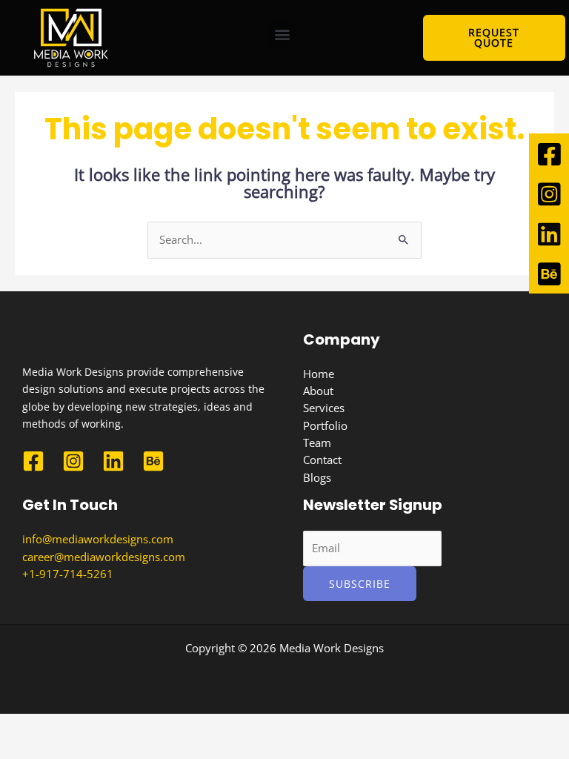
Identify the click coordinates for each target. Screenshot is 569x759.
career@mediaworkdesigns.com (103, 556)
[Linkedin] (113, 461)
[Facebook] (33, 461)
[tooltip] (549, 153)
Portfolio (325, 425)
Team (317, 442)
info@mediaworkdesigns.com (97, 538)
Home (318, 373)
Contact (322, 459)
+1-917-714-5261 (67, 573)
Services (324, 407)
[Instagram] (73, 461)
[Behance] (153, 461)
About (318, 390)
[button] (282, 34)
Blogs (317, 477)
